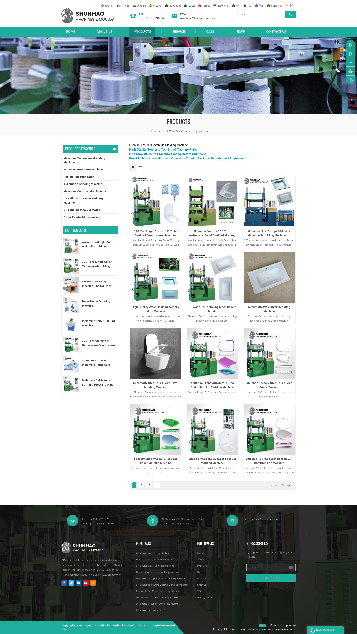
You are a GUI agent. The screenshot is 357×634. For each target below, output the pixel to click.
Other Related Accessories (81, 217)
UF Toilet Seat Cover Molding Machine (186, 131)
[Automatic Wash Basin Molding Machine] (269, 277)
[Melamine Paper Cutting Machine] (71, 325)
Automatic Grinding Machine (82, 184)
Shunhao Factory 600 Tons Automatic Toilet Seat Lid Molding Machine (212, 233)
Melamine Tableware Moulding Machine (84, 160)
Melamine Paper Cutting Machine (98, 323)
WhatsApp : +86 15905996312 (99, 523)
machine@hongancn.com (197, 18)
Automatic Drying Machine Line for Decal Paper (97, 284)
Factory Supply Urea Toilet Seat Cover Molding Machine (155, 461)
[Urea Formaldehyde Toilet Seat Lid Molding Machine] (212, 429)
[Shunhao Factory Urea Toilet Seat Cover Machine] (269, 353)
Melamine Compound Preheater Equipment (160, 578)
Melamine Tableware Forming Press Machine (98, 382)
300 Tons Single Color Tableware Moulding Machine (97, 264)
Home (70, 31)
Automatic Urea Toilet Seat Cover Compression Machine (269, 461)
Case (210, 31)
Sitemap (201, 584)
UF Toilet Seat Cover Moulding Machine (158, 591)
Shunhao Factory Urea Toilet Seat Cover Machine (269, 385)
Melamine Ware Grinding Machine (155, 565)
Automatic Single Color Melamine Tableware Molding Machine (98, 244)
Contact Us (276, 31)
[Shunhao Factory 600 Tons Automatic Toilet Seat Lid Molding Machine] (212, 201)
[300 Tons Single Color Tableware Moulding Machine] (71, 266)
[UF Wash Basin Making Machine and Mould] (212, 277)
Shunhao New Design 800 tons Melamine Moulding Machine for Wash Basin (269, 233)
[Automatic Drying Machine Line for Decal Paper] (71, 285)
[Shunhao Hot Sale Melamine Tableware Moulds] (71, 364)
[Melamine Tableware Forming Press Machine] (71, 384)
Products (142, 31)
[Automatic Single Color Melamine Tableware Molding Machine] (71, 246)
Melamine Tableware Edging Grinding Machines (163, 584)
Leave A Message (325, 630)
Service (178, 31)
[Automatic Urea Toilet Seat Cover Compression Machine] (269, 429)
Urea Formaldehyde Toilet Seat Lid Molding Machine (212, 461)
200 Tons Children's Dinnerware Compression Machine (99, 343)
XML (199, 591)
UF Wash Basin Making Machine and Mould (212, 309)
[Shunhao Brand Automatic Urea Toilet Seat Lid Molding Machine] (212, 353)
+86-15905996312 (152, 18)
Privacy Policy (204, 597)
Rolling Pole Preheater (78, 176)
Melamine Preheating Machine (153, 553)
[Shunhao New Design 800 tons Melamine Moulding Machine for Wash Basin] (269, 201)
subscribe (271, 578)
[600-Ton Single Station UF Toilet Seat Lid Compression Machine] (155, 201)
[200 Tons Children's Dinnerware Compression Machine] (71, 344)
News (240, 31)
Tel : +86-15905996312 (95, 519)
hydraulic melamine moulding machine (158, 572)
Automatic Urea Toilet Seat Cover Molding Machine (155, 385)
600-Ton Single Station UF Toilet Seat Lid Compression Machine (156, 233)
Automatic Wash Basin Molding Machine (269, 309)
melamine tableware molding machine (157, 559)
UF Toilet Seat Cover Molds (81, 210)
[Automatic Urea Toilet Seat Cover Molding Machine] (155, 353)
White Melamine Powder (281, 629)
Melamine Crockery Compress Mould (157, 603)
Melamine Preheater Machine (83, 169)
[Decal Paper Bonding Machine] (71, 305)
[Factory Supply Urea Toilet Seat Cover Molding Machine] (155, 429)
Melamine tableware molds (151, 610)
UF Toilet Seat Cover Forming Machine (157, 597)
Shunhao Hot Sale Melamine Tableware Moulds (96, 363)
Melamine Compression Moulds (84, 191)
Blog (64, 629)
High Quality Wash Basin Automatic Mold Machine (156, 309)
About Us (104, 31)
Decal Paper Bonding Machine (96, 303)
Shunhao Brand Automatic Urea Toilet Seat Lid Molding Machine (212, 385)
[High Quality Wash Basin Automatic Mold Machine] (155, 277)
